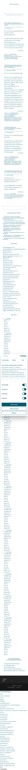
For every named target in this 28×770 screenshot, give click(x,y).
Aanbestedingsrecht (8, 247)
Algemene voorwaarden (17, 685)
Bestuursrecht (6, 252)
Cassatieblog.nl (5, 692)
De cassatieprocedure (9, 665)
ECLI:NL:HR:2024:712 (9, 34)
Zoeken (2, 699)
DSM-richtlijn (7, 118)
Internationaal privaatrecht (9, 276)
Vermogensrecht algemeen (9, 303)
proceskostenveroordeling (12, 197)
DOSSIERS (2, 701)
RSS (4, 681)
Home (1, 694)
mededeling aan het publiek (11, 119)
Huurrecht (5, 269)
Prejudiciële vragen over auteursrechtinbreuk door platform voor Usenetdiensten (12, 128)
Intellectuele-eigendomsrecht (10, 54)
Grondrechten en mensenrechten (11, 265)
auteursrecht (12, 115)
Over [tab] (23, 360)
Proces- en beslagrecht (17, 195)
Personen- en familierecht (9, 291)
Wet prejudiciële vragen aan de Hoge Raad (14, 670)
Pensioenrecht (6, 290)
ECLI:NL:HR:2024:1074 (18, 31)
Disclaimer (18, 687)
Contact (2, 697)
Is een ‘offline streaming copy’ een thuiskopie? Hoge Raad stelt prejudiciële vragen (14, 24)
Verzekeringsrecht (7, 307)
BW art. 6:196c (18, 117)
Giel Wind (9, 28)
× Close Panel (3, 769)
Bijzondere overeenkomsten (10, 254)
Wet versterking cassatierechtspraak (13, 669)
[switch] (24, 389)
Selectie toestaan (14, 408)
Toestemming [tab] (5, 360)
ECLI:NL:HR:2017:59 (9, 179)
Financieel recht (7, 262)
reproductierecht (8, 58)
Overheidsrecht (6, 288)
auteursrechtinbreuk (9, 116)
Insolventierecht (7, 272)
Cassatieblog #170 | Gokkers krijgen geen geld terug (14, 238)
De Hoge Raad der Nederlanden (11, 663)
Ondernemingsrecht (8, 284)
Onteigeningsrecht (7, 286)
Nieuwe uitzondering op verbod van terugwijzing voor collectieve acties (12, 226)
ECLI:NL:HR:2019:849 (17, 73)
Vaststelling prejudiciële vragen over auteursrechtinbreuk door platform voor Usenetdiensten (13, 66)
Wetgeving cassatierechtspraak (10, 309)
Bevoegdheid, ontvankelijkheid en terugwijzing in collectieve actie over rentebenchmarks (12, 229)
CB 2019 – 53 (14, 91)
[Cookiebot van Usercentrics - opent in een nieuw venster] (20, 356)
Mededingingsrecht (7, 281)
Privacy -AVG (6, 296)
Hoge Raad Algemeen (8, 267)
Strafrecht (5, 300)
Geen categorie (3, 718)
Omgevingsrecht (7, 283)
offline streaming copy (11, 57)
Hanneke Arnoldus (11, 70)
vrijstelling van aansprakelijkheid (12, 120)
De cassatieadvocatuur (9, 667)
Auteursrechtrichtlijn (9, 56)
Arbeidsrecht (6, 250)
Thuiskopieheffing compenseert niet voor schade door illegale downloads (13, 171)
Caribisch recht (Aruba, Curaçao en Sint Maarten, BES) (12, 256)
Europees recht (14, 113)
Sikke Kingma (10, 132)
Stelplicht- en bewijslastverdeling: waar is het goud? (13, 233)
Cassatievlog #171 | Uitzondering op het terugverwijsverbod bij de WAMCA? (13, 236)
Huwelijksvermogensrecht (9, 271)
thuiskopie (15, 58)
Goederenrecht (6, 264)
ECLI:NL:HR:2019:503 (17, 135)
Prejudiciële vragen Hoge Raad (10, 295)
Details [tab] (14, 360)
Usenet (20, 119)
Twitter (4, 679)
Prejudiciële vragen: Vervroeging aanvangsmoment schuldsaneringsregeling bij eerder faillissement (13, 218)
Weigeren (14, 413)
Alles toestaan (14, 404)
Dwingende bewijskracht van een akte (13, 220)
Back (1, 767)
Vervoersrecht (6, 305)
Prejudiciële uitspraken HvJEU (10, 293)
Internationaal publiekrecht (9, 277)
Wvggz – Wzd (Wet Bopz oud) (10, 310)
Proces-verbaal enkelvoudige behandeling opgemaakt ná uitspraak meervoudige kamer (14, 223)
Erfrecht (5, 259)
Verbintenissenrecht (8, 302)
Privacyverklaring (11, 687)
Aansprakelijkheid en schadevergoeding (12, 249)
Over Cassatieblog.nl (5, 696)
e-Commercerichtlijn (16, 118)
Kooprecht (5, 279)
